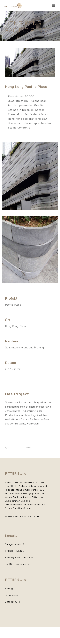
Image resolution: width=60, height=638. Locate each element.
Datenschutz (12, 601)
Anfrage (9, 588)
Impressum (11, 595)
